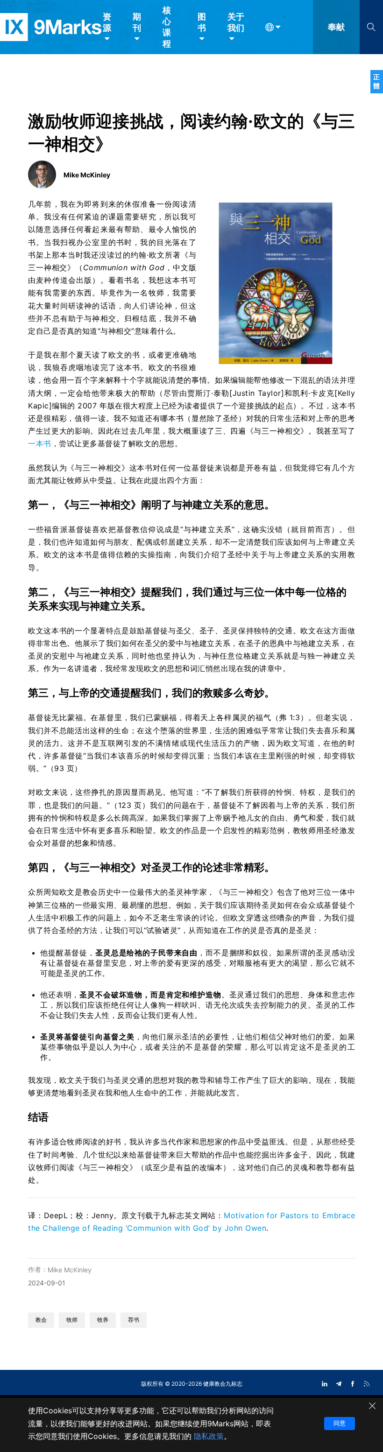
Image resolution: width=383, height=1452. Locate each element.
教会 (41, 1319)
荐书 (133, 1319)
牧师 (72, 1319)
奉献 (336, 27)
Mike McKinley (70, 1270)
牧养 (102, 1319)
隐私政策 (209, 1436)
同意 (339, 1423)
